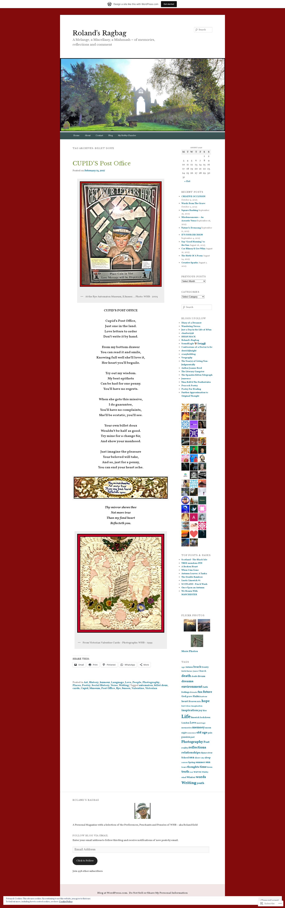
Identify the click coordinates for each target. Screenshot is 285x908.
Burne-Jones (192, 671)
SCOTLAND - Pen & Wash (194, 584)
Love (128, 682)
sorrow (184, 762)
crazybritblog (188, 354)
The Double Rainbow (192, 577)
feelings (185, 692)
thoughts (193, 767)
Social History (101, 685)
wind (183, 777)
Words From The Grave (193, 203)
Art (86, 682)
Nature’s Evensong (191, 227)
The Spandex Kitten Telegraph (196, 375)
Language (117, 682)
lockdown (205, 717)
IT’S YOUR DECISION (192, 234)
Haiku (196, 696)
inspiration (189, 710)
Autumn (189, 667)
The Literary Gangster (192, 371)
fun (200, 692)
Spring (191, 762)
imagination (196, 706)
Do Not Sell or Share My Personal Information (158, 893)
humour (105, 682)
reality (184, 747)
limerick (195, 717)
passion (185, 737)
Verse (114, 685)
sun (208, 762)
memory (198, 727)
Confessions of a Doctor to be (196, 347)
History (94, 682)
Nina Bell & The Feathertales (196, 382)
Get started (169, 4)
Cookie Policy (66, 901)
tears (184, 767)
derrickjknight (188, 350)
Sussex (126, 688)
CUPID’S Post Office (102, 163)
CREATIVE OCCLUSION (193, 196)
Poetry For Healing (191, 389)
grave (189, 696)
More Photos (189, 651)
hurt (183, 706)
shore (198, 758)
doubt (194, 676)
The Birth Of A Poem (192, 255)
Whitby (205, 772)
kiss (205, 710)
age (183, 667)
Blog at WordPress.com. (112, 893)
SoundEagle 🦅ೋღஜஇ (193, 343)
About (88, 135)
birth (183, 671)
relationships (190, 753)
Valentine (138, 688)
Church (202, 671)
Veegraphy (186, 357)
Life (185, 716)
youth (200, 783)
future (207, 692)
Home (76, 135)
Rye (118, 688)
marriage (201, 723)
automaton (146, 685)
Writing (124, 685)
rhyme (204, 752)
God (183, 696)
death (186, 676)
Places (77, 685)
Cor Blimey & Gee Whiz (193, 248)
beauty (205, 667)
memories (186, 727)
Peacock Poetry (189, 385)
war (191, 772)
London (185, 723)
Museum (94, 688)
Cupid (84, 688)
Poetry (86, 685)
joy (200, 710)
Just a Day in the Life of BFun (196, 329)
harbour (203, 696)
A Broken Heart (189, 566)
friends (193, 692)
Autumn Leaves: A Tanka (194, 573)
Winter (191, 777)
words (201, 777)
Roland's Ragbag (99, 33)
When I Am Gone (190, 570)
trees (209, 767)
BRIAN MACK (188, 336)
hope (206, 701)
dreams (187, 681)
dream (201, 676)
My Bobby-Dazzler (127, 135)
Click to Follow (85, 861)
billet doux (161, 685)
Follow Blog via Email (90, 835)
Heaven (192, 701)
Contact (99, 135)
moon (208, 727)
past (192, 737)
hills (199, 701)
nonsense (191, 733)
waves (197, 772)
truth (185, 772)
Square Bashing (189, 210)
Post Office (108, 688)
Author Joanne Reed (191, 368)
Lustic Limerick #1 (190, 580)
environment (191, 687)
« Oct (187, 181)
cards (76, 688)
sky (202, 758)
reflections (197, 747)
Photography (150, 682)
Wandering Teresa (190, 326)
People (136, 682)
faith (205, 687)
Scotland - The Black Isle (194, 559)
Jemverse (186, 378)
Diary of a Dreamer (191, 322)
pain (210, 733)
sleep (208, 757)
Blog (110, 135)
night (184, 732)
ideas (188, 706)
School (185, 757)
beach (197, 667)
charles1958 (187, 333)
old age (201, 732)
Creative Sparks (189, 262)
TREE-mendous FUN (191, 563)
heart (184, 701)
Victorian (151, 688)
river (209, 752)
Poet (206, 742)
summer (200, 762)
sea (191, 757)
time (203, 767)
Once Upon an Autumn (192, 587)
